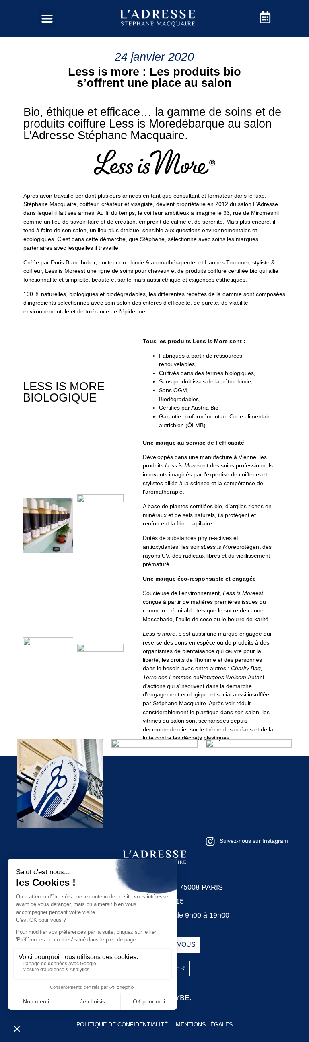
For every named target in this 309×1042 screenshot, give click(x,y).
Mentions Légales (204, 1024)
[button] (47, 18)
